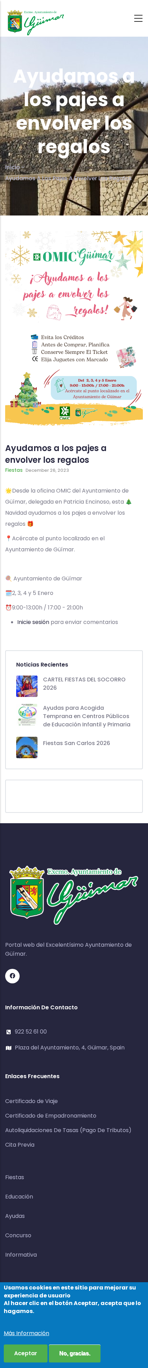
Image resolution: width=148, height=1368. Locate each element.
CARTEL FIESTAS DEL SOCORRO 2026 (84, 684)
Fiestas (14, 470)
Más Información (26, 1333)
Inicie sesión (33, 622)
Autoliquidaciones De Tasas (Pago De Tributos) (68, 1130)
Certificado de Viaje (31, 1101)
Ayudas (15, 1216)
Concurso (18, 1235)
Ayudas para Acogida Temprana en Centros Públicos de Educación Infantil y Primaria (86, 716)
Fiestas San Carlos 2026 (76, 743)
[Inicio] (35, 16)
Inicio (12, 167)
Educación (19, 1197)
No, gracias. (74, 1353)
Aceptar (25, 1353)
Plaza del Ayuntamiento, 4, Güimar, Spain (70, 1048)
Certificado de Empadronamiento (50, 1116)
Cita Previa (19, 1145)
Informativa (21, 1255)
